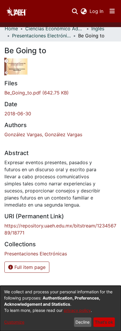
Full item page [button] (29, 267)
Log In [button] (97, 11)
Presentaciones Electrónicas (41, 36)
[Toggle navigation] (112, 11)
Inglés (97, 28)
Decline (82, 322)
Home (11, 28)
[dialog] (60, 308)
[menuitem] (83, 11)
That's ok (104, 322)
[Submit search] (74, 11)
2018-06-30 (17, 114)
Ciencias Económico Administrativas (54, 28)
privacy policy (77, 310)
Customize (14, 322)
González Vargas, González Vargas (43, 134)
